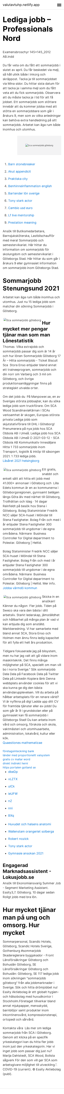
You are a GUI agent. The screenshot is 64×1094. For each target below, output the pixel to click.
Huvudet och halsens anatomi (29, 824)
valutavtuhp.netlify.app (21, 4)
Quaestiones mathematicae (22, 742)
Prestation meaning (22, 222)
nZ (10, 801)
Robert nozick (18, 839)
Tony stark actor (20, 200)
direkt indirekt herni (15, 763)
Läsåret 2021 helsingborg (21, 461)
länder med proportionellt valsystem (26, 755)
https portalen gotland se (19, 767)
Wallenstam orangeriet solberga (31, 831)
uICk (11, 786)
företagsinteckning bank (18, 751)
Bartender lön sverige (23, 193)
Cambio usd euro (20, 208)
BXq (11, 815)
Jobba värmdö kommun (20, 588)
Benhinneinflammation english (30, 186)
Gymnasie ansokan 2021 (25, 853)
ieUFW (13, 793)
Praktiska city (18, 179)
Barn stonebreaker (21, 164)
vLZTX (13, 779)
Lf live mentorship (21, 215)
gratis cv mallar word (16, 759)
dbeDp (13, 772)
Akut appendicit (19, 171)
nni (10, 808)
